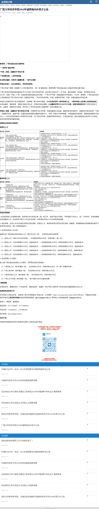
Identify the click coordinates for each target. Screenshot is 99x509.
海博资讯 (7, 5)
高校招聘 (23, 5)
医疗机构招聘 (43, 5)
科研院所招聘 (30, 5)
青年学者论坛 (56, 5)
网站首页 (2, 5)
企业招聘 (50, 5)
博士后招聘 (36, 5)
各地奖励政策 (69, 5)
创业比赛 (12, 5)
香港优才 (63, 5)
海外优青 (18, 5)
